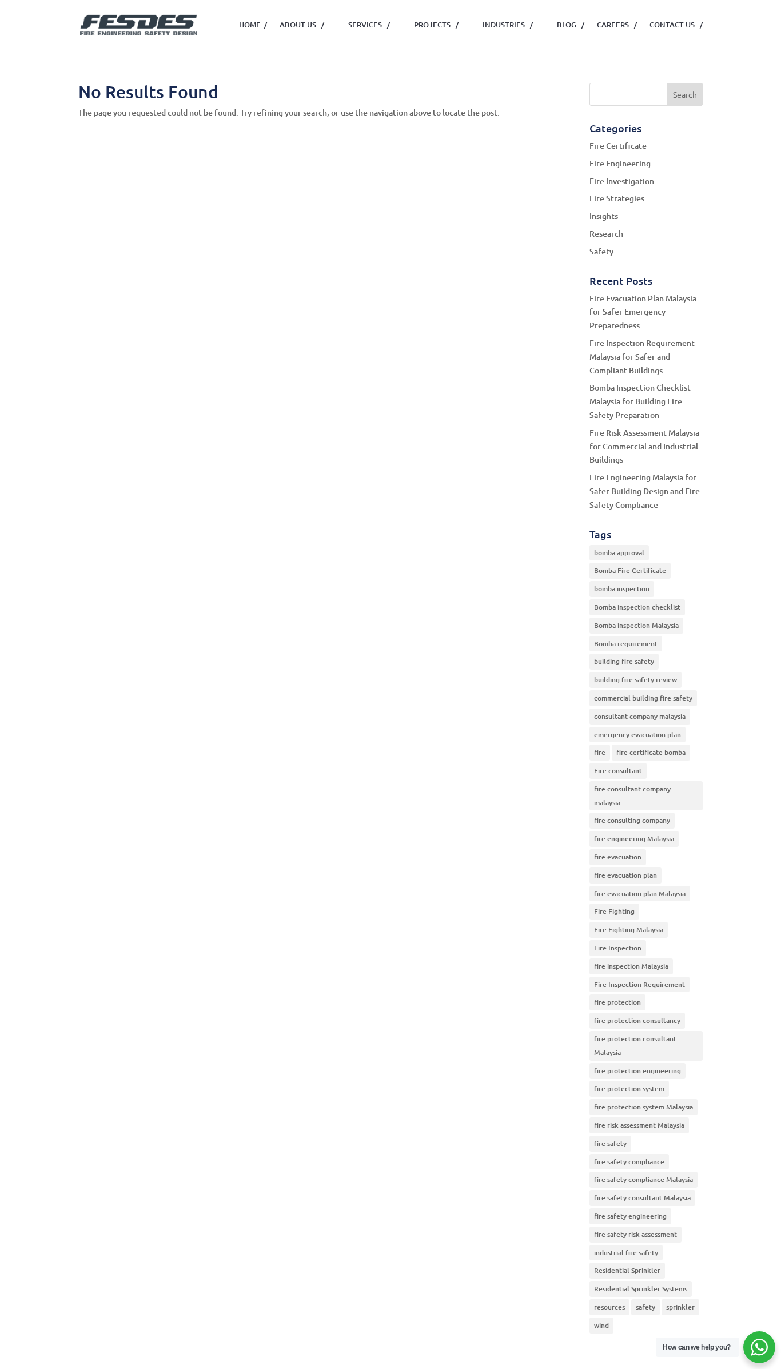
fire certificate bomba (651, 752)
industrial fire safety (626, 1252)
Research (606, 233)
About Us (302, 24)
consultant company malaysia (640, 716)
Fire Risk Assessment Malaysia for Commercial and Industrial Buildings (644, 446)
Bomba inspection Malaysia (636, 625)
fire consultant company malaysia (632, 795)
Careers (617, 24)
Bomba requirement (626, 643)
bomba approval (619, 553)
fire (599, 752)
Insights (603, 215)
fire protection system (629, 1088)
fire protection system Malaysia (643, 1107)
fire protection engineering (637, 1071)
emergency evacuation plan (637, 734)
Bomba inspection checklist (637, 607)
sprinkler (680, 1307)
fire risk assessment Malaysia (639, 1125)
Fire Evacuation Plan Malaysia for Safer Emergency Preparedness (642, 312)
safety (645, 1307)
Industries (508, 24)
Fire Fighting (614, 911)
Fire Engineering (620, 163)
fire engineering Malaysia (634, 838)
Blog (570, 24)
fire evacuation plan (625, 875)
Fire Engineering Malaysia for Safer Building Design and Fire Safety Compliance (644, 491)
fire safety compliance (629, 1162)
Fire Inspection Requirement (639, 984)
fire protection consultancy (637, 1020)
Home (253, 24)
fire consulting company (632, 820)
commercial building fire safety (643, 698)
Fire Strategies (616, 198)
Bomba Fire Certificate (630, 570)
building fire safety (624, 661)
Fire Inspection (617, 948)
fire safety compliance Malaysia (643, 1179)
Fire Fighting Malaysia (628, 929)
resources (609, 1307)
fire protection (617, 1002)
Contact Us (676, 24)
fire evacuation (617, 857)
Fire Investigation (621, 181)
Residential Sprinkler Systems (640, 1289)
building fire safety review (635, 679)
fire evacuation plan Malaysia (640, 893)
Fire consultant (618, 770)
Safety (601, 251)
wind (601, 1325)
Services (369, 24)
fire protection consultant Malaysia (635, 1045)
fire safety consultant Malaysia (642, 1198)
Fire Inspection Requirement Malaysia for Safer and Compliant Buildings (642, 356)
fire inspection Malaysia (631, 966)
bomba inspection (621, 589)
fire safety (610, 1143)
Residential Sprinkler (627, 1270)
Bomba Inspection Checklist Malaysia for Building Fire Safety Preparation (640, 401)
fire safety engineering (630, 1216)
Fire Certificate (618, 145)
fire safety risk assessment (635, 1234)
